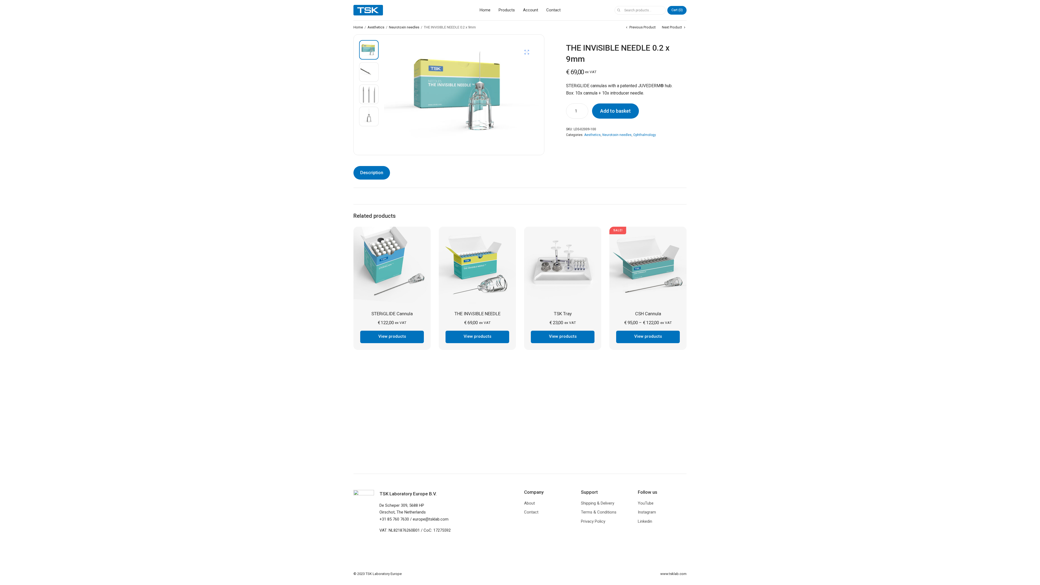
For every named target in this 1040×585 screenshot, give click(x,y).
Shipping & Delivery (597, 503)
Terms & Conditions (598, 512)
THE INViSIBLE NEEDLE (477, 313)
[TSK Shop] (368, 10)
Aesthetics (376, 27)
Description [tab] (371, 172)
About (529, 503)
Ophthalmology (644, 135)
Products (507, 10)
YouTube (646, 503)
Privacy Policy (593, 521)
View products (392, 336)
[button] (526, 52)
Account (530, 10)
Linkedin (645, 521)
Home (485, 10)
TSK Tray (563, 313)
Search (619, 10)
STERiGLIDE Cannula (392, 313)
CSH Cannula (648, 313)
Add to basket (615, 111)
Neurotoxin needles (404, 27)
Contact (553, 10)
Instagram (647, 512)
